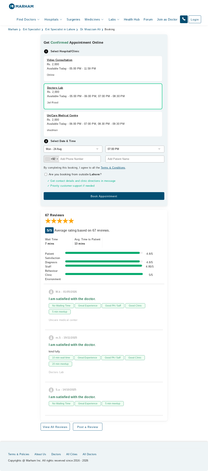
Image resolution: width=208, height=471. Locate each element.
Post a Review (87, 427)
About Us (40, 454)
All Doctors (89, 454)
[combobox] (51, 159)
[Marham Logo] (21, 7)
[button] (184, 19)
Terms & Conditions (113, 167)
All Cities (72, 454)
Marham (13, 29)
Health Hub (132, 19)
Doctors (56, 454)
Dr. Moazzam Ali (90, 29)
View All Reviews (55, 427)
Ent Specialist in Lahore (60, 29)
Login (195, 19)
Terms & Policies (18, 454)
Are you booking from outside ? (75, 174)
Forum (148, 19)
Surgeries (73, 19)
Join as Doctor (167, 19)
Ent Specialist (31, 29)
